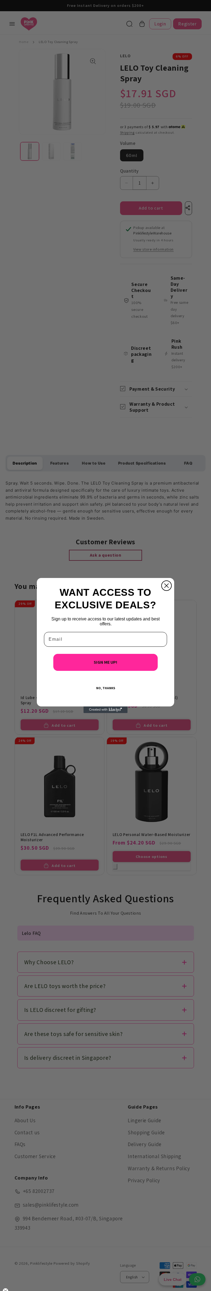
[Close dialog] (166, 586)
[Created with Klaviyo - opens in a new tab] (105, 709)
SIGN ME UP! (105, 662)
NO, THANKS (105, 688)
